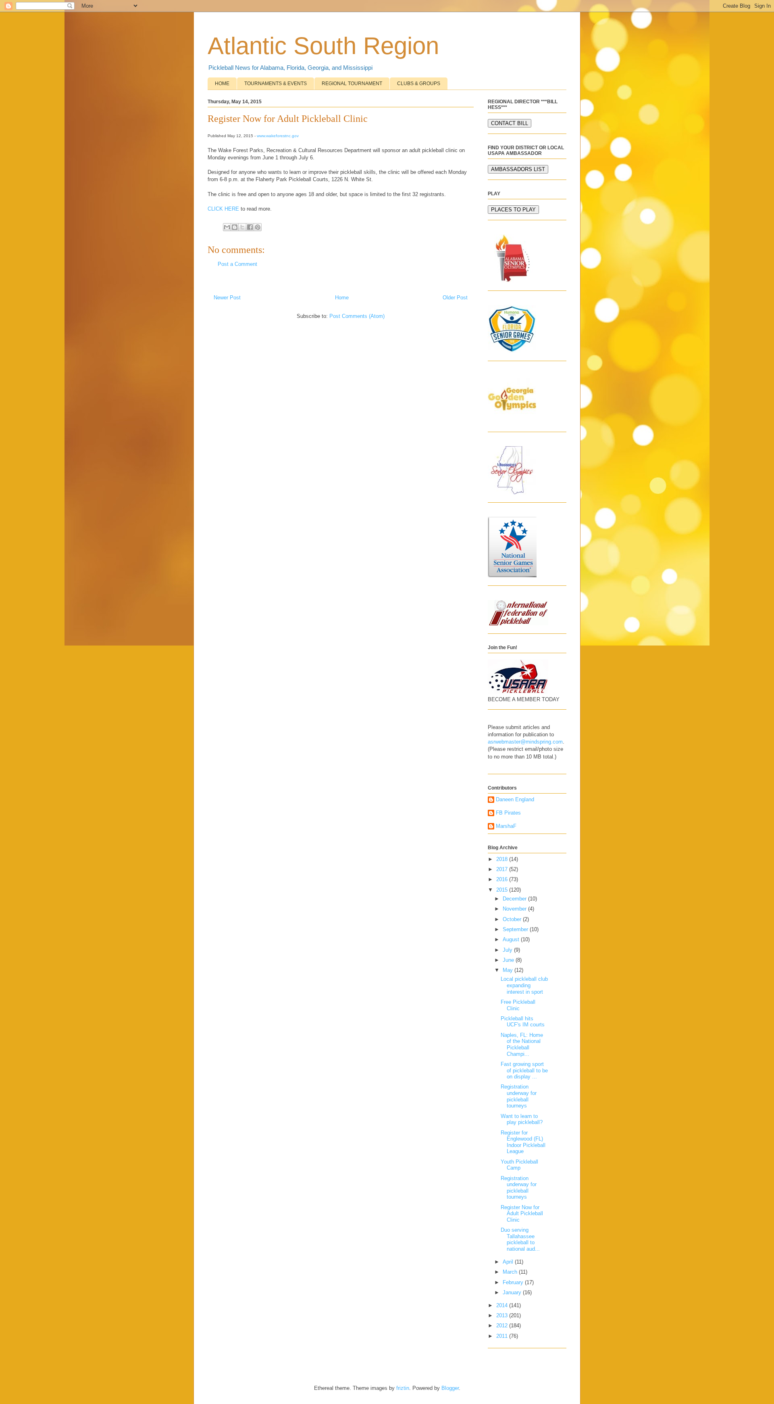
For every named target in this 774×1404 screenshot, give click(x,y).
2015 (502, 890)
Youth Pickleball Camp (519, 1165)
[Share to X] (242, 227)
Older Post (455, 298)
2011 (502, 1336)
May (508, 970)
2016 (502, 879)
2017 (502, 869)
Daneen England (515, 799)
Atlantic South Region (323, 45)
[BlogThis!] (235, 227)
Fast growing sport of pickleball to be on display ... (524, 1070)
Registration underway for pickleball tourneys (519, 1096)
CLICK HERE (223, 209)
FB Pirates (508, 813)
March (511, 1272)
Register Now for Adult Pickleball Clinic (522, 1213)
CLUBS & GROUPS (418, 83)
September (516, 929)
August (512, 939)
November (515, 909)
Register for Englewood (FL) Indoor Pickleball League (523, 1142)
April (509, 1262)
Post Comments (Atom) (357, 316)
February (514, 1282)
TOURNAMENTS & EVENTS (275, 83)
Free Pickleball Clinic (518, 1005)
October (513, 919)
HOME (222, 83)
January (513, 1292)
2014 (502, 1305)
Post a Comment (237, 264)
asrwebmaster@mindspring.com (525, 742)
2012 (502, 1326)
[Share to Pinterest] (258, 227)
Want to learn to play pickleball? (522, 1119)
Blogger (450, 1388)
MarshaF (506, 826)
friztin (402, 1388)
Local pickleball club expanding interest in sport (524, 985)
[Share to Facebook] (250, 227)
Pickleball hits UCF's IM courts (523, 1021)
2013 (502, 1315)
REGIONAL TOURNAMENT (352, 83)
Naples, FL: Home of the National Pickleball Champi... (522, 1044)
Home (342, 298)
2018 (502, 859)
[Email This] (227, 227)
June (509, 960)
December (515, 899)
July (508, 950)
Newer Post (227, 298)
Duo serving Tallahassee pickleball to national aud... (520, 1239)
